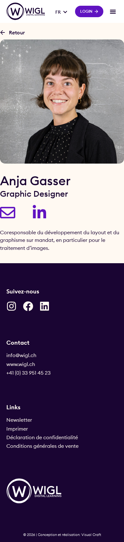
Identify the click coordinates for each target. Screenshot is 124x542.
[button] (113, 11)
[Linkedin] (44, 306)
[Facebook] (28, 306)
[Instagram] (11, 306)
